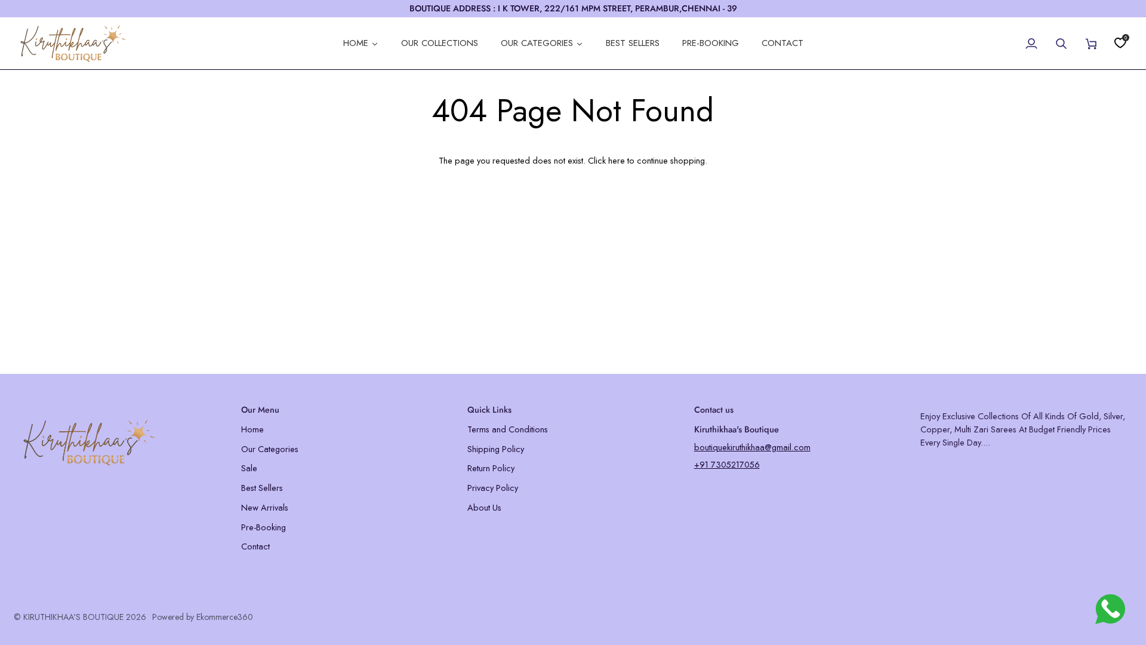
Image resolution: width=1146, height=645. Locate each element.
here (616, 160)
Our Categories (269, 449)
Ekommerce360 (224, 617)
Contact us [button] (714, 410)
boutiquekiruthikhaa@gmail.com (752, 447)
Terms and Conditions (507, 429)
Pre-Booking (263, 527)
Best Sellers (262, 487)
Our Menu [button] (260, 410)
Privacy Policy (492, 487)
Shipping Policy (495, 449)
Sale (249, 468)
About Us (484, 507)
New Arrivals (264, 507)
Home (252, 429)
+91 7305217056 (727, 464)
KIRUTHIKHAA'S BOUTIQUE (73, 617)
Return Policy (491, 468)
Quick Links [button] (489, 410)
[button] (120, 407)
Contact (255, 546)
